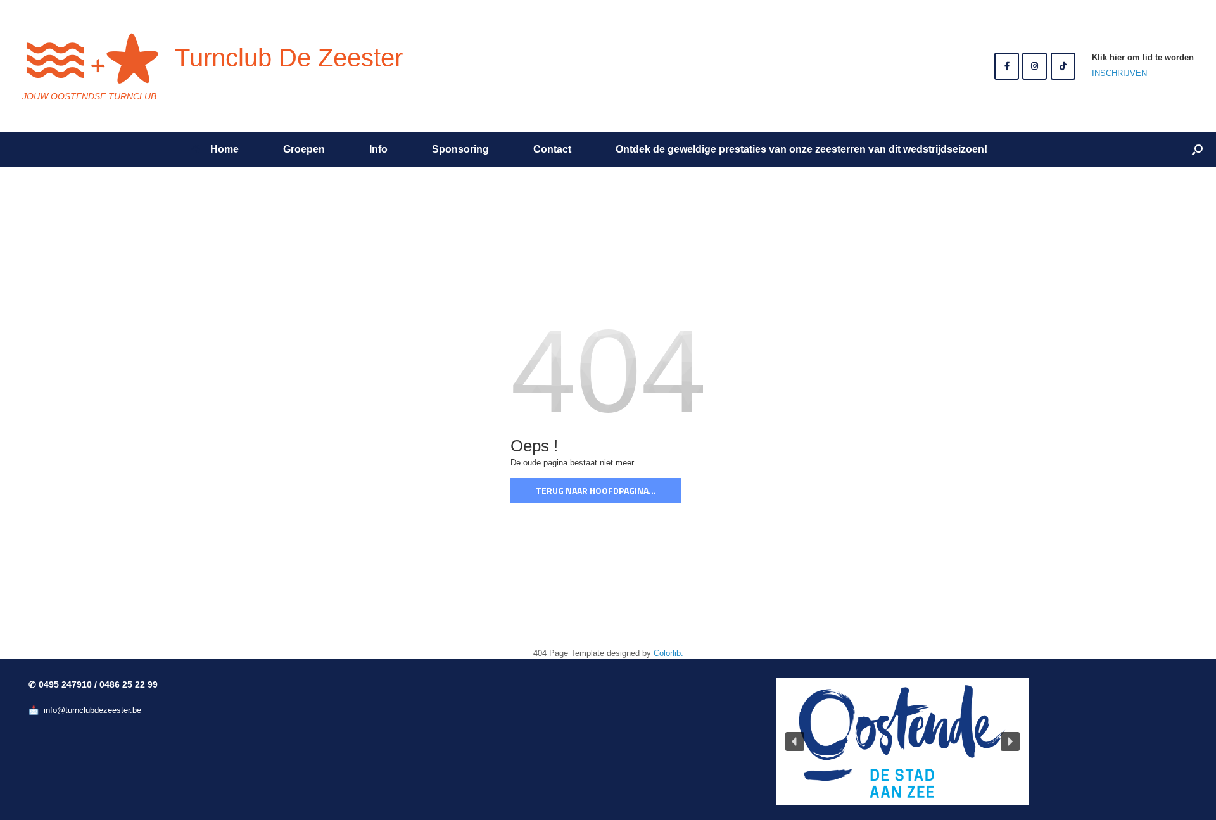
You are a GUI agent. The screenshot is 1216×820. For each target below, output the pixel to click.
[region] (903, 741)
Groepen (304, 149)
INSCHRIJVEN (1119, 73)
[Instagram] (1034, 66)
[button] (1197, 149)
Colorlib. (668, 653)
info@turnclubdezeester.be (92, 710)
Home (224, 149)
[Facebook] (1006, 66)
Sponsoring (460, 149)
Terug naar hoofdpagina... (596, 490)
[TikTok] (1063, 66)
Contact (552, 149)
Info (378, 149)
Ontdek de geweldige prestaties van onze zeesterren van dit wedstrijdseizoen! (801, 149)
